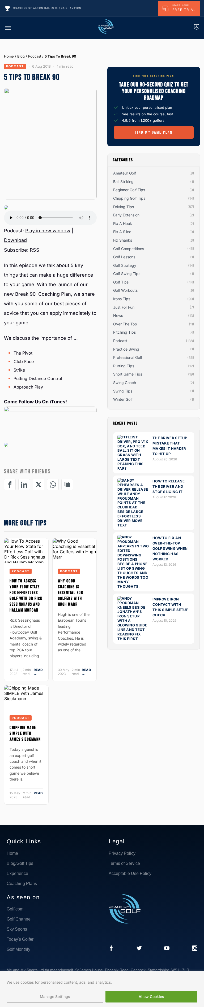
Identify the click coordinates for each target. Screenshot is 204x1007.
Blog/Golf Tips (20, 863)
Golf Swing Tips (126, 273)
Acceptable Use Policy (130, 873)
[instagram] (194, 948)
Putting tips (123, 366)
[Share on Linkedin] (24, 484)
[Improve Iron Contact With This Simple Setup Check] (133, 639)
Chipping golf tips (129, 198)
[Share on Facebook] (10, 484)
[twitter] (139, 948)
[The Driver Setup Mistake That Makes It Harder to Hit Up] (133, 468)
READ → (38, 672)
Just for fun (123, 307)
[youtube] (166, 948)
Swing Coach (124, 382)
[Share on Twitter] (38, 484)
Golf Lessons (124, 257)
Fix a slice (122, 231)
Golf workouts (125, 290)
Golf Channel (19, 919)
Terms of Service (124, 863)
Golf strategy (124, 265)
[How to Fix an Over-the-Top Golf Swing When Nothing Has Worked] (133, 586)
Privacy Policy (122, 853)
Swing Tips (122, 391)
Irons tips (121, 299)
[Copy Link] (67, 484)
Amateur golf (124, 173)
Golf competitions (128, 248)
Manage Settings (55, 996)
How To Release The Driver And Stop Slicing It (168, 486)
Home (9, 56)
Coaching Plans (22, 883)
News (118, 315)
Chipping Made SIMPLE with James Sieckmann (25, 733)
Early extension (126, 215)
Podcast (34, 56)
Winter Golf (123, 399)
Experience (17, 873)
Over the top (125, 324)
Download (15, 240)
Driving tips (123, 206)
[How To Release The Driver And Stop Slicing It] (133, 525)
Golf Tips (121, 282)
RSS (34, 250)
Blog (21, 56)
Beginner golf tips (129, 190)
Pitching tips (124, 332)
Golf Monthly (18, 949)
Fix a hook (122, 223)
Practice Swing (126, 349)
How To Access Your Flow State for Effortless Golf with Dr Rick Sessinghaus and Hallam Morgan (26, 595)
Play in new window (47, 230)
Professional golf (127, 357)
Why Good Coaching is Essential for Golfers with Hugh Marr (70, 592)
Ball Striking (123, 181)
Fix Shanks (122, 240)
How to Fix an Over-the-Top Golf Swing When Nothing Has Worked (170, 548)
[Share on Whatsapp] (53, 484)
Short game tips (127, 374)
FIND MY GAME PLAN (154, 132)
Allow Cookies (151, 996)
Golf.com (15, 909)
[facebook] (111, 948)
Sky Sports (17, 929)
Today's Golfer (20, 939)
